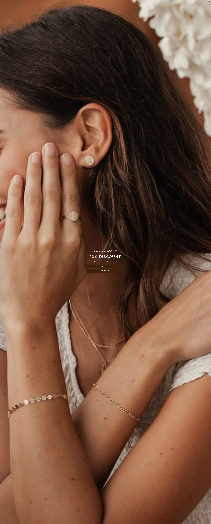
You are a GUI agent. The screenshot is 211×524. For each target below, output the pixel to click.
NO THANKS (105, 274)
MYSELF (105, 266)
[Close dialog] (209, 1)
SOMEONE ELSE (105, 270)
